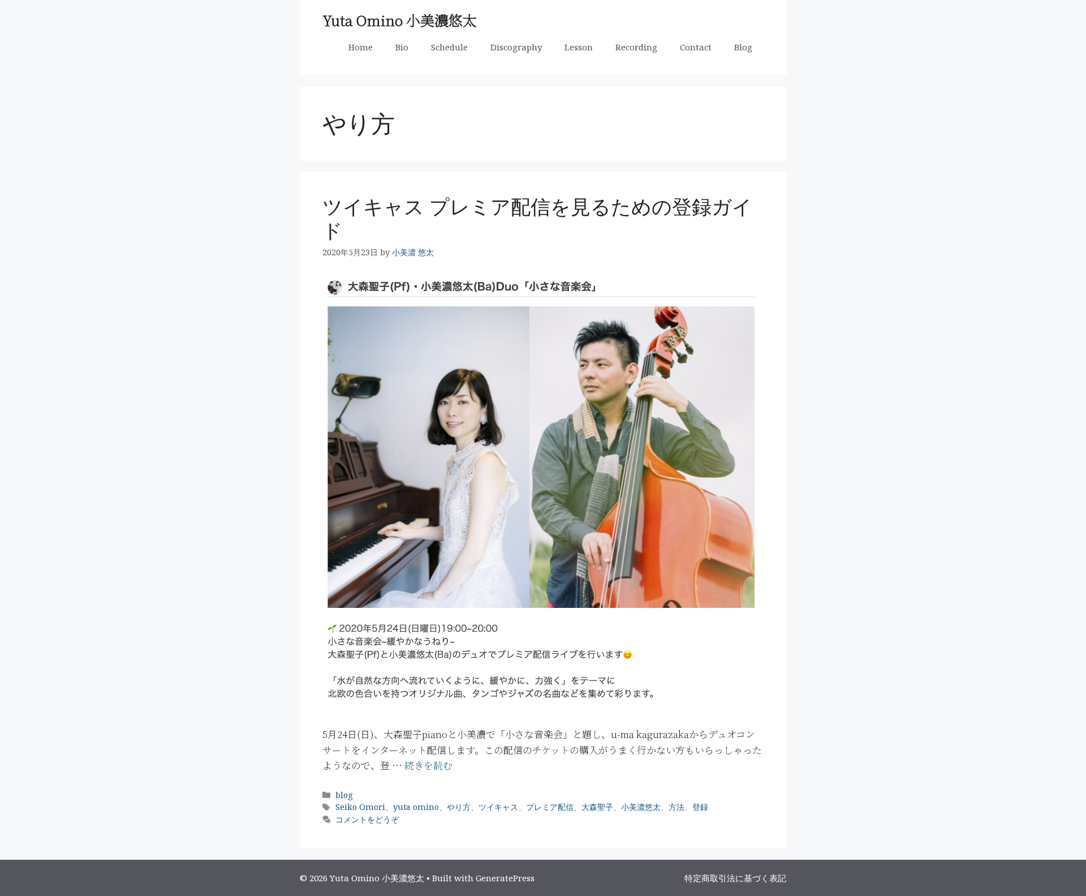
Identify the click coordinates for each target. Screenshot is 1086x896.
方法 (676, 806)
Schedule (449, 47)
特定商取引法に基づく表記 (735, 878)
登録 (700, 806)
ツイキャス (498, 806)
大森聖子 (597, 806)
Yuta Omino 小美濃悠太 (399, 20)
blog (344, 795)
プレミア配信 (550, 806)
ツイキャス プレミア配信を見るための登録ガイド (537, 218)
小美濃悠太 (641, 806)
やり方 (459, 806)
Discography (516, 47)
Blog (743, 47)
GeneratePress (505, 878)
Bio (401, 47)
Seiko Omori (360, 806)
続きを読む (428, 765)
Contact (696, 47)
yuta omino (416, 806)
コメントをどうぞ (367, 819)
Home (360, 47)
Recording (636, 47)
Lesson (578, 47)
